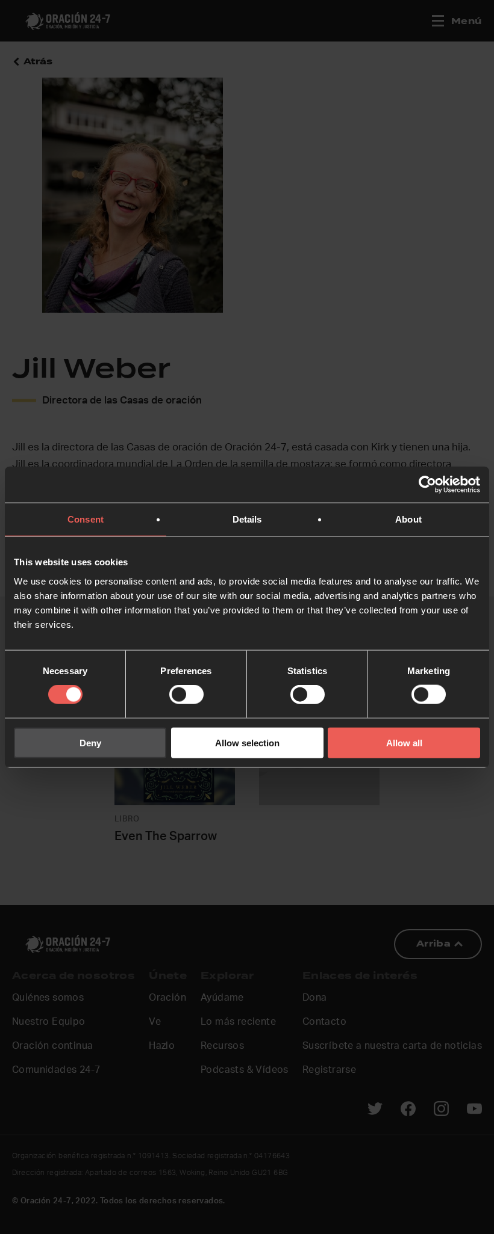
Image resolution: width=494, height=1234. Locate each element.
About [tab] (408, 519)
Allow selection (247, 742)
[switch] (186, 694)
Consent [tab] (85, 519)
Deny (90, 742)
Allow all (404, 742)
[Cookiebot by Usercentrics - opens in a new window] (427, 485)
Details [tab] (247, 519)
